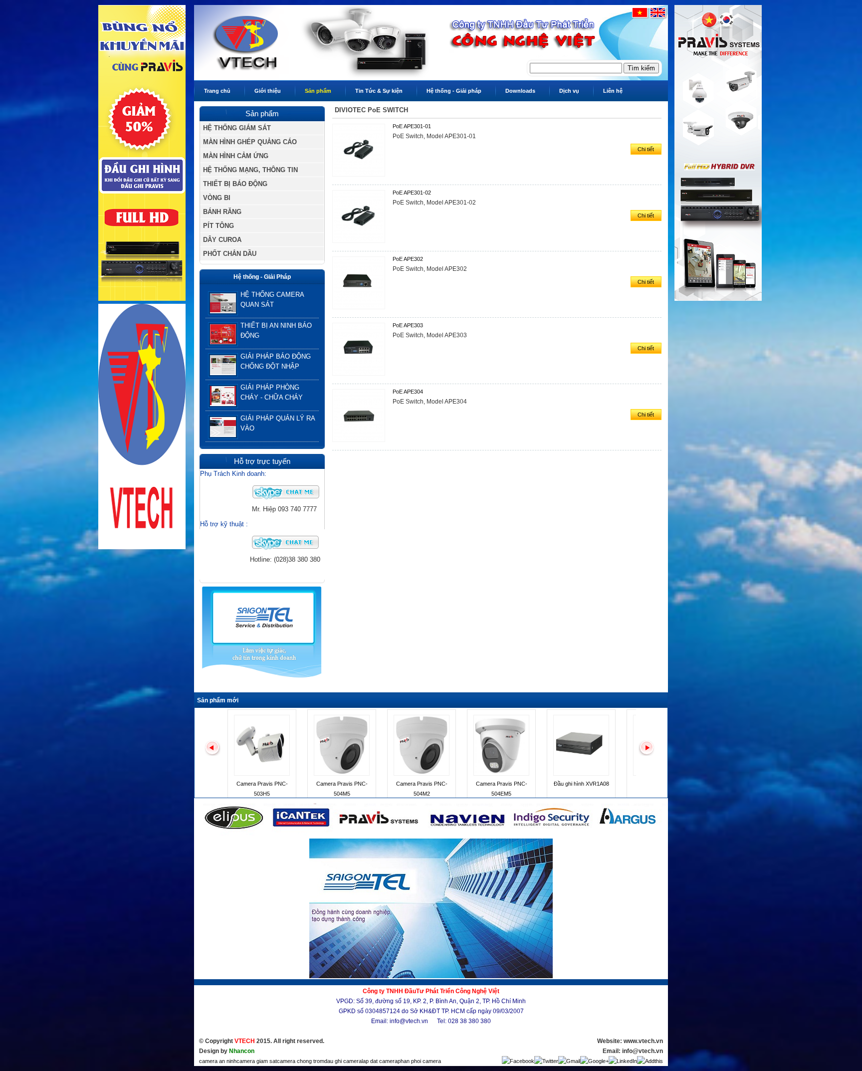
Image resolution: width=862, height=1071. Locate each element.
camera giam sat (256, 1061)
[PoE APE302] (361, 310)
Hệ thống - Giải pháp (454, 91)
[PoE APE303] (361, 376)
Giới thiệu (267, 91)
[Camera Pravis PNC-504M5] (342, 774)
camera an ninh (217, 1061)
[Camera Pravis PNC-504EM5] (501, 774)
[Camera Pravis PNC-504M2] (421, 774)
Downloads (520, 91)
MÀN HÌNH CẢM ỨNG (235, 156)
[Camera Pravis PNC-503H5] (262, 774)
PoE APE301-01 (412, 126)
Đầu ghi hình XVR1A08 (581, 784)
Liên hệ (613, 91)
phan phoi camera (419, 1061)
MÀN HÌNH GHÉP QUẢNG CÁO (250, 142)
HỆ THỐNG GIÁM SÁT (237, 128)
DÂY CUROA (222, 239)
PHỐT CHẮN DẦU (229, 253)
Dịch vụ (569, 91)
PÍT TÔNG (218, 225)
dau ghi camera (343, 1061)
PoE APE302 (408, 259)
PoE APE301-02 (412, 193)
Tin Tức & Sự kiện (379, 91)
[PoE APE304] (361, 442)
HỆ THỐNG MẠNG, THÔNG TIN (250, 170)
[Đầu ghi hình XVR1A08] (581, 774)
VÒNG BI (216, 198)
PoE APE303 (408, 325)
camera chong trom (300, 1061)
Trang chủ (217, 91)
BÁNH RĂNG (222, 211)
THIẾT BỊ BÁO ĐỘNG (235, 184)
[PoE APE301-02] (361, 243)
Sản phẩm (318, 91)
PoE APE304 (408, 392)
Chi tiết (646, 149)
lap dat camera (380, 1061)
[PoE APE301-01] (361, 177)
